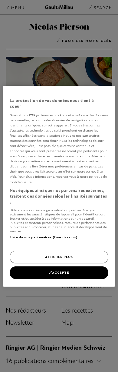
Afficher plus (59, 257)
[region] (59, 185)
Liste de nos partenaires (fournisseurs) (43, 237)
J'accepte (59, 272)
